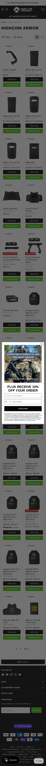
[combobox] (7, 401)
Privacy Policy (27, 420)
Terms (34, 420)
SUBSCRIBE (23, 409)
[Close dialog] (41, 344)
